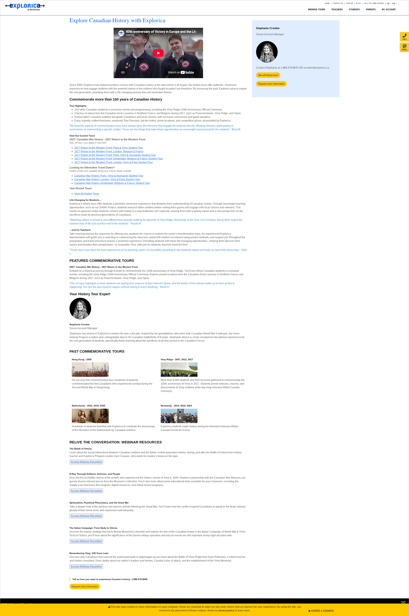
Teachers (337, 9)
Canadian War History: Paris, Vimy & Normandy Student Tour (108, 175)
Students (354, 9)
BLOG (358, 3)
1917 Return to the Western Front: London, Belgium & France (108, 151)
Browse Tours (316, 9)
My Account (389, 9)
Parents (371, 9)
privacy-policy (226, 610)
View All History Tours (86, 193)
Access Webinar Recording (86, 461)
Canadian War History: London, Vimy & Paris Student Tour (107, 179)
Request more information (85, 586)
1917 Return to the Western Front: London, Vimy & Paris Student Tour (113, 162)
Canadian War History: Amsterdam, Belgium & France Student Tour (112, 183)
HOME (327, 3)
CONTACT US (338, 3)
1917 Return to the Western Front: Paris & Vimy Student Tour (108, 147)
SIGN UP (349, 3)
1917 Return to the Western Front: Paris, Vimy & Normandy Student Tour (115, 155)
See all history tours (268, 75)
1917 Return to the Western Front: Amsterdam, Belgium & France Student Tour (118, 158)
